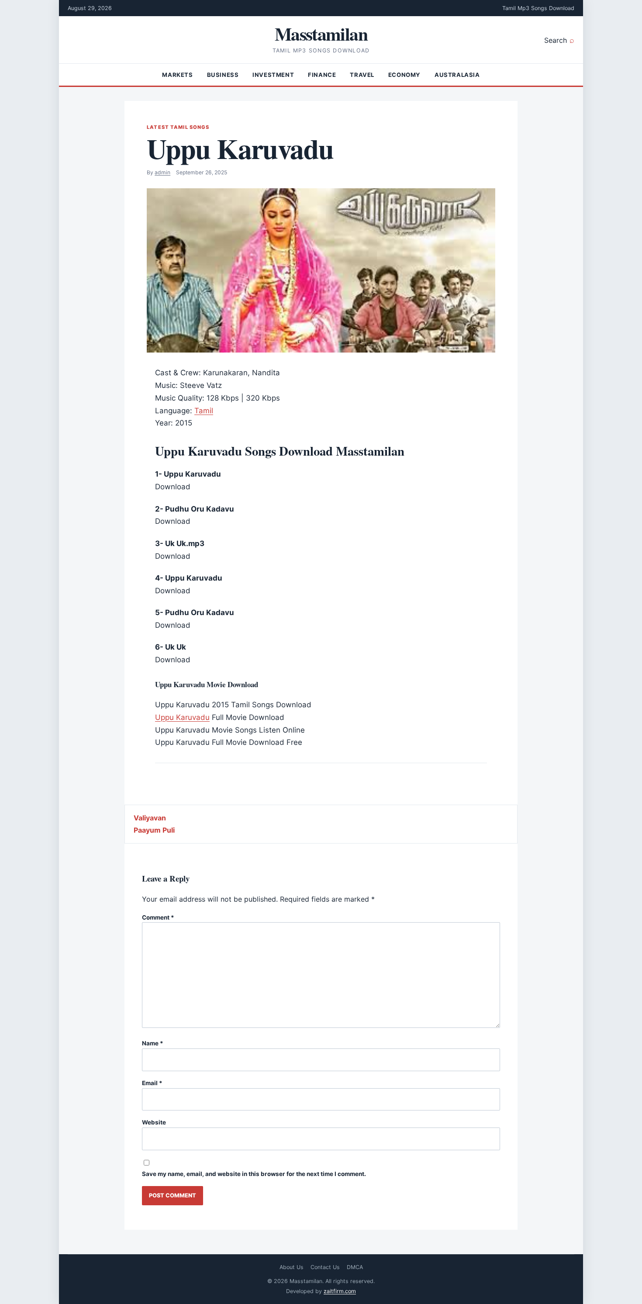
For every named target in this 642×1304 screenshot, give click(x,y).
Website (154, 1122)
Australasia (457, 74)
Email (152, 1082)
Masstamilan (321, 33)
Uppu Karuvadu (182, 717)
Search (555, 40)
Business (223, 74)
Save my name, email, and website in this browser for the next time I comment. (254, 1173)
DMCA (355, 1267)
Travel (362, 74)
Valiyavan (150, 817)
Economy (404, 74)
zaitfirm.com (340, 1291)
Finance (322, 74)
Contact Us (325, 1267)
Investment (273, 74)
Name (152, 1043)
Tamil (203, 410)
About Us (292, 1267)
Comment (158, 917)
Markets (177, 74)
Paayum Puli (154, 830)
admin (162, 172)
